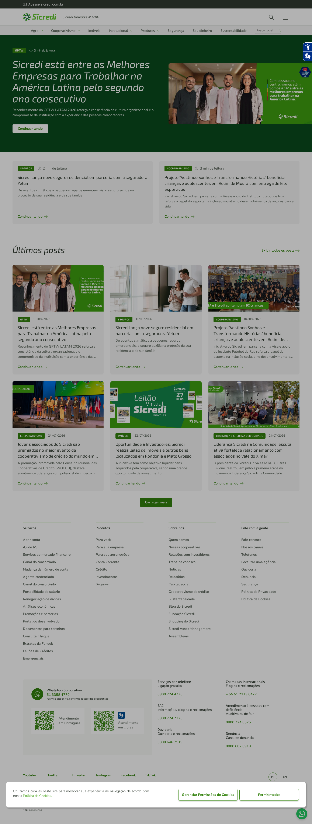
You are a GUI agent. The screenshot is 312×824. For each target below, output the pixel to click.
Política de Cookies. (37, 795)
